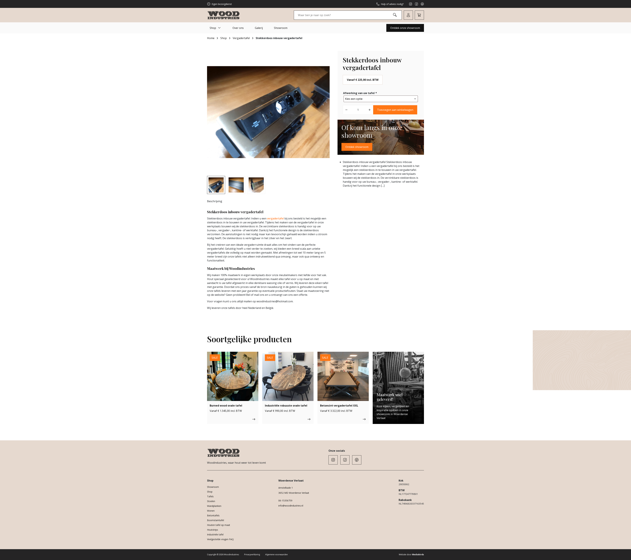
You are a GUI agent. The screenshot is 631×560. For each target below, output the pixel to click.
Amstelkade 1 (285, 487)
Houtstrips (212, 529)
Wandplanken (214, 505)
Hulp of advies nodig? (392, 4)
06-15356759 (285, 500)
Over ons (238, 28)
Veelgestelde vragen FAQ (220, 539)
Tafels (210, 496)
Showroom (280, 28)
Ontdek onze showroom (405, 28)
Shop (213, 28)
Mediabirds (418, 554)
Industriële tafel (215, 534)
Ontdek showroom (356, 147)
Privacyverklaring (252, 554)
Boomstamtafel (215, 520)
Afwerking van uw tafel (360, 93)
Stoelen (211, 501)
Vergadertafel (241, 38)
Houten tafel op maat (218, 525)
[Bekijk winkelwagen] (419, 15)
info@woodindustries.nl (290, 505)
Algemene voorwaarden (276, 554)
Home (210, 38)
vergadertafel (275, 218)
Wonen (211, 510)
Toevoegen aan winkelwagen (395, 110)
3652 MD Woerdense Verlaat (293, 492)
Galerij (259, 28)
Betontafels (213, 515)
